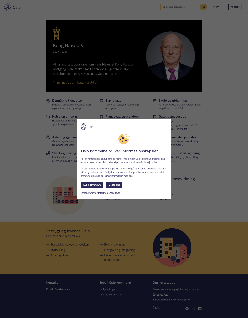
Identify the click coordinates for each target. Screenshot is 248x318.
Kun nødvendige (92, 184)
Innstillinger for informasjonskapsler (100, 192)
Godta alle (114, 184)
